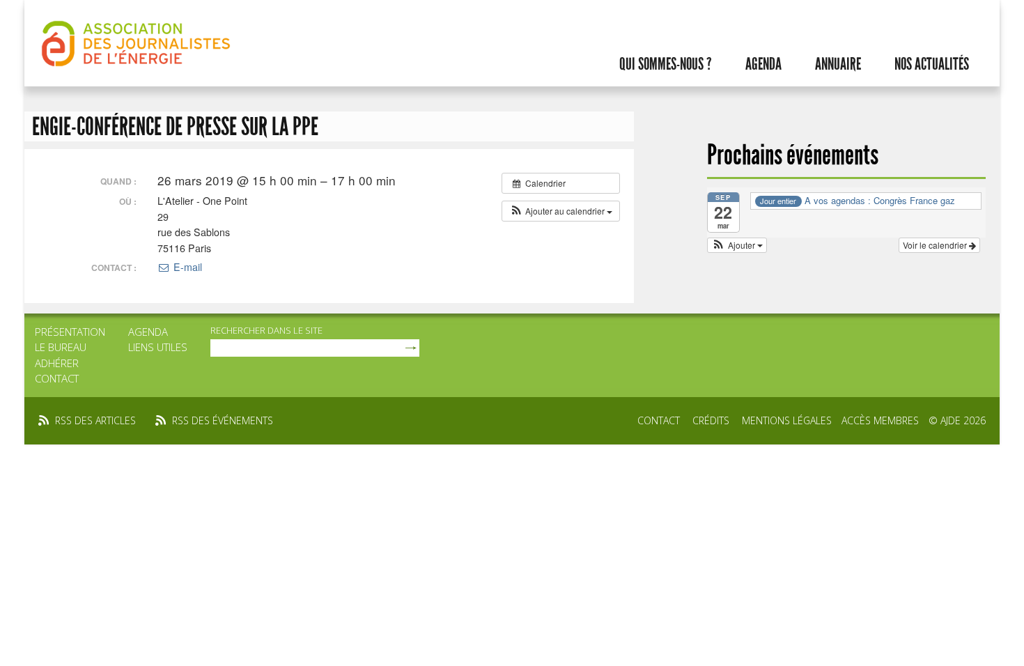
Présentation (70, 332)
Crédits (710, 420)
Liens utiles (157, 347)
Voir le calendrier (936, 245)
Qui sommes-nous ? (665, 64)
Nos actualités (931, 64)
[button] (560, 211)
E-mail (186, 267)
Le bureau (60, 347)
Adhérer (57, 363)
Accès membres (880, 420)
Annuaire (838, 64)
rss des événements (222, 420)
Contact (57, 378)
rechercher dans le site (266, 330)
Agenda (763, 64)
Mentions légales (787, 420)
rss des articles (95, 420)
